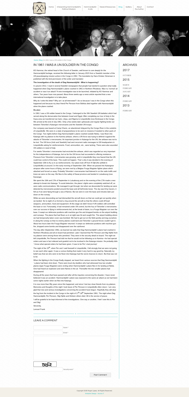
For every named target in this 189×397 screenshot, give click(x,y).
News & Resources (107, 7)
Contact (150, 7)
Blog (120, 7)
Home (51, 7)
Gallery (129, 7)
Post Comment (100, 375)
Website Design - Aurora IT (94, 393)
